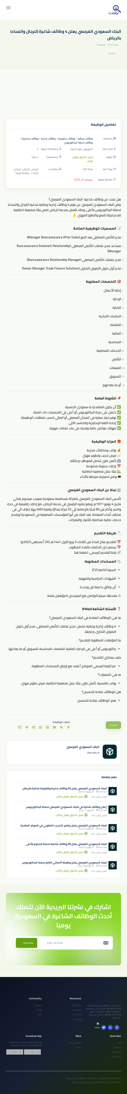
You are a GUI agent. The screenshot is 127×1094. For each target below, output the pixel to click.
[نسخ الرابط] (19, 727)
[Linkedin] (110, 1027)
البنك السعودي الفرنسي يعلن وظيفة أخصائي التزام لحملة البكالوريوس (64, 862)
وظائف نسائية (85, 138)
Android (117, 1047)
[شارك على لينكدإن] (47, 727)
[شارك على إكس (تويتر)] (61, 727)
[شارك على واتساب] (40, 727)
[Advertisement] (63, 94)
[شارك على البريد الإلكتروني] (33, 727)
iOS (119, 1043)
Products (77, 1014)
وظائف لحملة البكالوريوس (78, 142)
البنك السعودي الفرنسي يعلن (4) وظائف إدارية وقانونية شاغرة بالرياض (64, 788)
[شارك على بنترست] (54, 727)
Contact (77, 1019)
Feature (38, 1005)
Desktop (117, 1057)
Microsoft (116, 1052)
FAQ (40, 1014)
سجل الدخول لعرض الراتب (82, 159)
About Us (76, 1005)
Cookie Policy (74, 1043)
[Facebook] (116, 1027)
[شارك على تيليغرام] (26, 727)
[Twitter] (103, 1027)
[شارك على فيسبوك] (68, 727)
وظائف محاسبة (30, 138)
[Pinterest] (97, 1024)
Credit (39, 1010)
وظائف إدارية (48, 138)
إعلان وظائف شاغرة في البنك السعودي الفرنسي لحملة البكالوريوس (66, 806)
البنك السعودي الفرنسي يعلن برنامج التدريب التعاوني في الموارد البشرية (63, 825)
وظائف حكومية (66, 138)
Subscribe (28, 943)
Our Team (76, 1010)
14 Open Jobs (93, 752)
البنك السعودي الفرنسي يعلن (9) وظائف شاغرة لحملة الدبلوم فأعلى (66, 843)
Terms (78, 1047)
